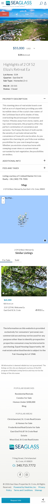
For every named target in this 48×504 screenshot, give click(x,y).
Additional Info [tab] (12, 161)
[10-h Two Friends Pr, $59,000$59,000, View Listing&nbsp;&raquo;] (20, 220)
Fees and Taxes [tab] (11, 168)
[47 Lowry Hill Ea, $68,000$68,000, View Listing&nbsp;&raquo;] (27, 216)
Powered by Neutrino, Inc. (25, 487)
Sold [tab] (17, 260)
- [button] (3, 202)
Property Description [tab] (15, 99)
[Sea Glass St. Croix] (18, 5)
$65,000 (7, 300)
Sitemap (38, 490)
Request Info (15, 500)
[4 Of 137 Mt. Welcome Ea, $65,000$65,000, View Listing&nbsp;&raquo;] (24, 220)
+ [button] (3, 198)
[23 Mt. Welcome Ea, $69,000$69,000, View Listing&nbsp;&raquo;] (22, 222)
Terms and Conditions (23, 490)
